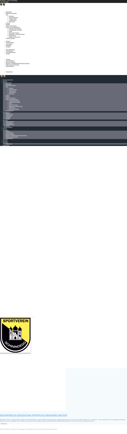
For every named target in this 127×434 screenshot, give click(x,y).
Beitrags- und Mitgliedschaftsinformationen (17, 63)
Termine (5, 9)
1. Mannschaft (13, 19)
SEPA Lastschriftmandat (12, 65)
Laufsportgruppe (10, 38)
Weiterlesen (4, 423)
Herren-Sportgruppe (11, 26)
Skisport (8, 41)
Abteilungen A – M (8, 10)
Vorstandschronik (10, 52)
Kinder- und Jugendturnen (13, 27)
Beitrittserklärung (10, 62)
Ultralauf (8, 46)
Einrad (10, 31)
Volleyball (8, 45)
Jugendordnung (10, 60)
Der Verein (5, 48)
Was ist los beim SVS (8, 7)
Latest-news (6, 73)
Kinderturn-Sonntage (14, 37)
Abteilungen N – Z (7, 39)
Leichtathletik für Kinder (15, 30)
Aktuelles (11, 16)
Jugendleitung (9, 51)
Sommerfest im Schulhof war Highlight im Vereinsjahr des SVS (33, 415)
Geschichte (12, 21)
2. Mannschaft (13, 20)
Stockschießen (10, 42)
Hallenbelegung (10, 66)
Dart (7, 14)
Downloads (6, 57)
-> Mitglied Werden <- (8, 55)
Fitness (8, 23)
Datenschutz (9, 71)
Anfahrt (8, 53)
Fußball (8, 24)
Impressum (6, 70)
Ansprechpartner (13, 17)
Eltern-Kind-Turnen (14, 32)
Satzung (8, 59)
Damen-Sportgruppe (11, 13)
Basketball (8, 12)
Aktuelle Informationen (15, 28)
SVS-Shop (5, 67)
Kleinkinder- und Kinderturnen (17, 34)
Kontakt (5, 56)
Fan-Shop (5, 69)
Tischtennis (9, 44)
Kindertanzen (12, 35)
